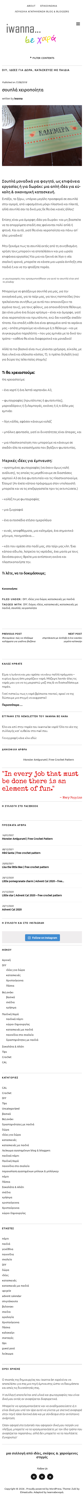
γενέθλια (7, 1249)
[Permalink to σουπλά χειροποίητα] (42, 165)
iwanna (18, 98)
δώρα (32, 604)
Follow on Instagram (44, 937)
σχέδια (10, 1002)
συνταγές (7, 1337)
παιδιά (6, 1243)
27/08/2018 (21, 82)
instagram (34, 1479)
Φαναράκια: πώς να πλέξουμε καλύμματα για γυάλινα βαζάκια (18, 637)
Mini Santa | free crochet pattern (21, 852)
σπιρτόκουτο (10, 1301)
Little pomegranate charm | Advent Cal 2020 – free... (33, 881)
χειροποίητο (29, 608)
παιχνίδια (8, 1254)
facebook (50, 1479)
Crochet (6, 1057)
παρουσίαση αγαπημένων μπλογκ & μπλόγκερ (30, 1171)
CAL (4, 1062)
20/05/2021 (7, 863)
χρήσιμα (11, 1007)
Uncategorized (11, 1108)
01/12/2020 (7, 891)
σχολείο (7, 1259)
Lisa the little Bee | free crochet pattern (25, 867)
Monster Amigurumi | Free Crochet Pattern (48, 759)
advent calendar (11, 1296)
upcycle (6, 1290)
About (31, 5)
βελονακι (7, 1306)
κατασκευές (51, 604)
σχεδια (6, 1311)
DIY (4, 70)
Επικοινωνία (48, 5)
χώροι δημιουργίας (18, 1024)
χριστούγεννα (10, 1202)
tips (4, 1343)
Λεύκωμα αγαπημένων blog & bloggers (42, 11)
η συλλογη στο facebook (20, 805)
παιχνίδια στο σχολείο (20, 1034)
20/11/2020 (7, 905)
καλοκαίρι (8, 1332)
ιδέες (40, 604)
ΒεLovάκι (7, 992)
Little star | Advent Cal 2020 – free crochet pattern (32, 895)
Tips (4, 1051)
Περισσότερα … (12, 704)
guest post (8, 1348)
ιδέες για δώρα (21, 70)
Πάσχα (10, 985)
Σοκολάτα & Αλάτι (13, 1046)
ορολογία (8, 1317)
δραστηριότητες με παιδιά (22, 1039)
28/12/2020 (7, 877)
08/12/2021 (7, 849)
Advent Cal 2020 (12, 909)
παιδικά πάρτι (14, 1019)
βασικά (10, 997)
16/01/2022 (7, 835)
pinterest (42, 1479)
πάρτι (5, 1176)
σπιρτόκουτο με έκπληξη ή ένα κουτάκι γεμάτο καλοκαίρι (62, 637)
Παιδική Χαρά (10, 1014)
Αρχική (6, 960)
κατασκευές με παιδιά (52, 70)
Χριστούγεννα (14, 980)
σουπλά (16, 608)
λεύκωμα (7, 1353)
